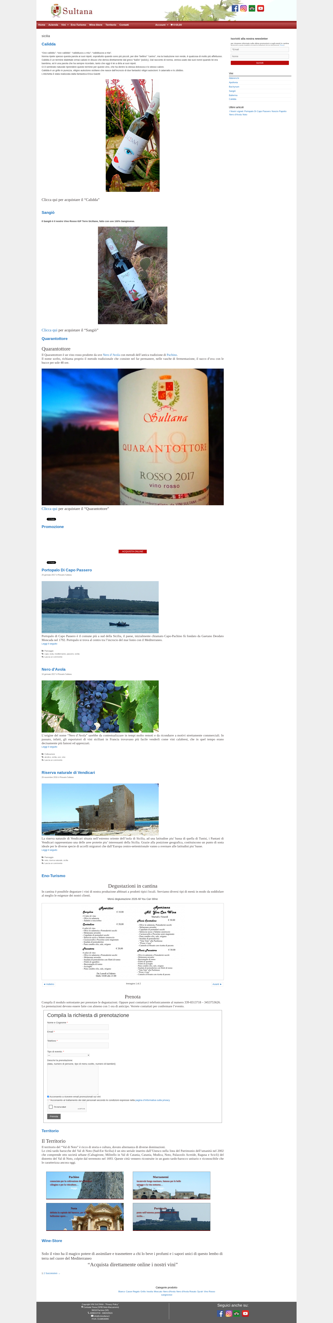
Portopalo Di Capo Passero (67, 570)
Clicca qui (50, 330)
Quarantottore (55, 338)
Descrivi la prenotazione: (60, 1060)
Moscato (158, 1291)
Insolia (150, 1291)
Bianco (121, 1291)
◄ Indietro (48, 984)
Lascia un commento (53, 657)
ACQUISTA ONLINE (132, 551)
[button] (67, 25)
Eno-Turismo (78, 24)
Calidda (49, 44)
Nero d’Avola (111, 354)
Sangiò (48, 212)
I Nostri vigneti (236, 111)
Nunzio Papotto (279, 111)
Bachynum (234, 87)
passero (70, 654)
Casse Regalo (133, 1291)
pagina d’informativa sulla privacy (152, 1100)
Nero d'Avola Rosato (186, 1291)
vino (63, 757)
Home (41, 24)
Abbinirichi (234, 78)
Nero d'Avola (169, 1291)
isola (52, 654)
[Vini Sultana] (71, 10)
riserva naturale (55, 860)
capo (46, 654)
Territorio (110, 24)
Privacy (282, 45)
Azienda (53, 24)
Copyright (86, 1304)
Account (160, 24)
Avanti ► (217, 984)
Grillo (143, 1291)
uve (59, 757)
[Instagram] (243, 11)
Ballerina (233, 95)
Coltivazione (49, 754)
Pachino (172, 354)
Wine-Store (95, 24)
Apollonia (233, 82)
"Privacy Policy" (112, 1304)
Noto (245, 114)
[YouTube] (260, 11)
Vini (63, 24)
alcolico (47, 757)
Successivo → (53, 1273)
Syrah (200, 1291)
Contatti (124, 24)
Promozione (53, 527)
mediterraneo (60, 654)
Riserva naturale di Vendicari (68, 772)
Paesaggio (48, 651)
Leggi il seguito (49, 643)
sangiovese (166, 1295)
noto (46, 860)
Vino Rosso (209, 1291)
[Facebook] (235, 11)
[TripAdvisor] (252, 11)
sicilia (77, 654)
